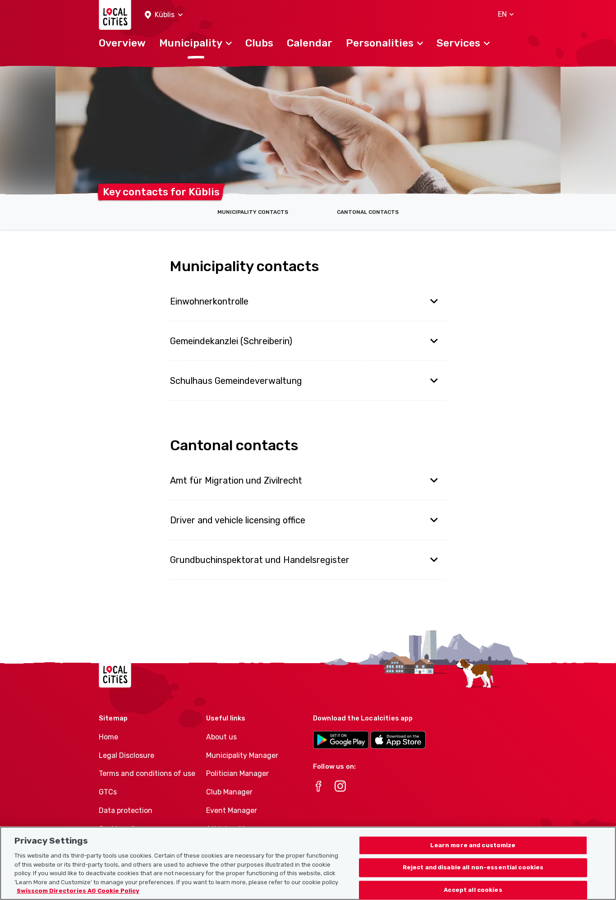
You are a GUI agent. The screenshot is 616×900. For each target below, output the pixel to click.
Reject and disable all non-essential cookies (473, 867)
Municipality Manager (242, 755)
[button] (164, 15)
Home (108, 737)
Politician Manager (237, 773)
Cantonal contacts (368, 212)
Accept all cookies (473, 890)
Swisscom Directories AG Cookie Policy (78, 890)
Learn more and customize (472, 845)
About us (221, 737)
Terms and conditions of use (147, 773)
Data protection (125, 810)
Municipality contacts (252, 212)
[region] (308, 863)
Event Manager (231, 810)
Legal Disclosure (126, 755)
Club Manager (229, 792)
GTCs (108, 792)
